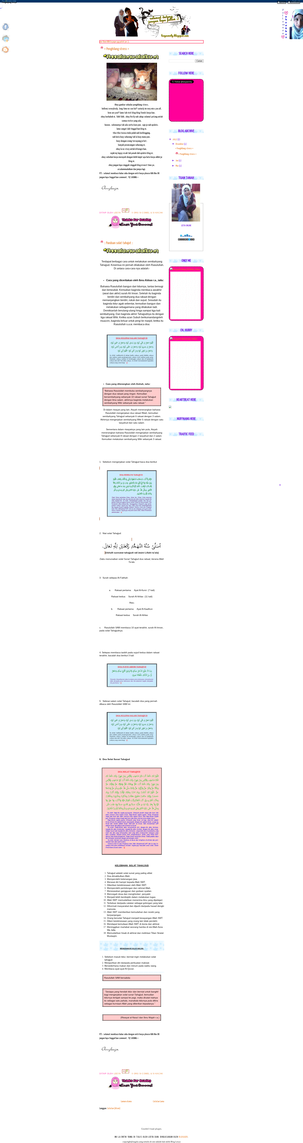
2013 (175, 139)
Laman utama (126, 1101)
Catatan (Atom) (113, 1108)
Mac (177, 166)
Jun (177, 160)
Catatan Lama (158, 1101)
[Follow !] (281, 3)
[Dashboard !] (293, 3)
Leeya (117, 213)
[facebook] (6, 31)
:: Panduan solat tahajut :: (118, 243)
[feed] (6, 54)
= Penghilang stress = (116, 49)
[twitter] (6, 43)
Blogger (183, 1137)
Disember (180, 144)
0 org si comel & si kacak (147, 213)
